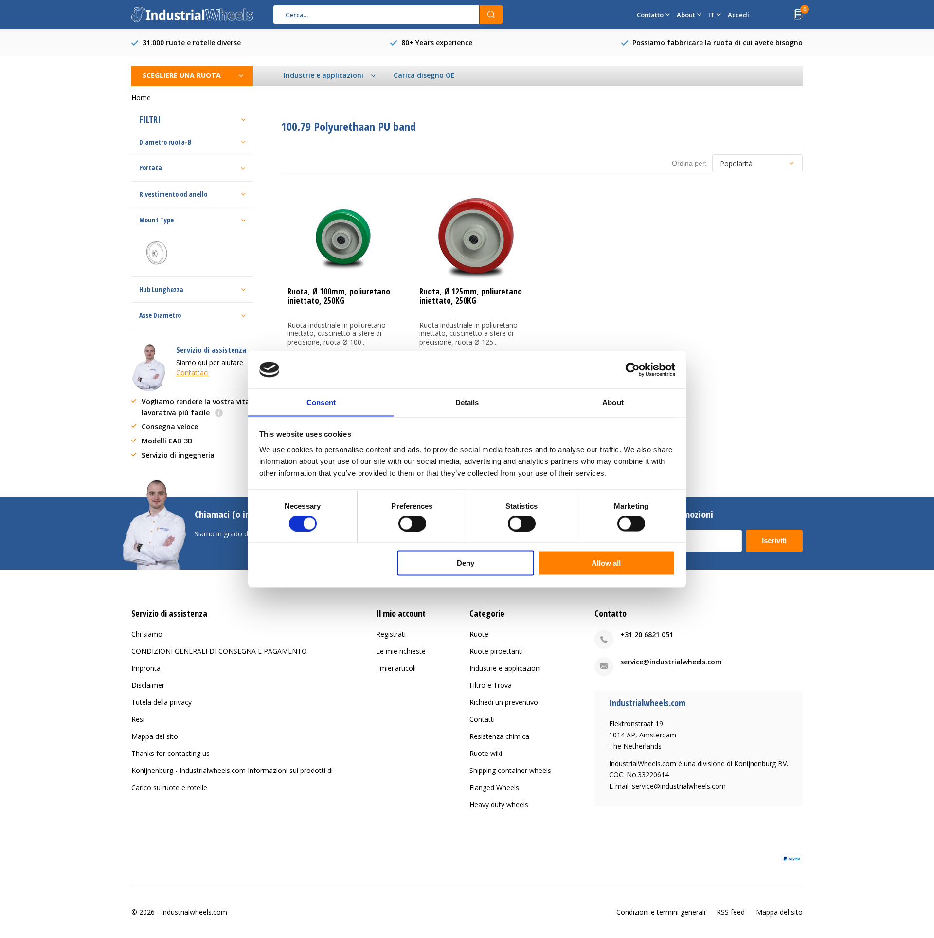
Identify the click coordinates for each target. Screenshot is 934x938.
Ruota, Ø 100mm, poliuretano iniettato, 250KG (338, 296)
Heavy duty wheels (498, 804)
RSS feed (731, 912)
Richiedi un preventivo (503, 702)
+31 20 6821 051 (646, 634)
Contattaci (192, 372)
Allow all (606, 562)
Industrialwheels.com (194, 912)
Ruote (478, 634)
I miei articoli (396, 668)
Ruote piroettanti (496, 651)
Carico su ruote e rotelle (169, 787)
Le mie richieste (401, 651)
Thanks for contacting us (170, 753)
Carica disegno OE (424, 75)
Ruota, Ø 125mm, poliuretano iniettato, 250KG (470, 296)
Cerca (491, 14)
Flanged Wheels (494, 787)
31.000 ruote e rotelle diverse (192, 42)
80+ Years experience (436, 42)
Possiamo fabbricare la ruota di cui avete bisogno (717, 42)
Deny (465, 562)
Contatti (482, 719)
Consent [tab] (321, 402)
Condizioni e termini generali (660, 912)
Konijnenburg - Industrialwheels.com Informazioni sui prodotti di (232, 770)
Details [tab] (467, 402)
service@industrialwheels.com (671, 662)
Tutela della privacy (161, 702)
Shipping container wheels (510, 770)
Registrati (391, 634)
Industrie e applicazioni (505, 668)
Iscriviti (774, 540)
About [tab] (613, 402)
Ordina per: (689, 163)
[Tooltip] (219, 413)
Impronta (146, 668)
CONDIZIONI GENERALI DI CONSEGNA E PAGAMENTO (219, 651)
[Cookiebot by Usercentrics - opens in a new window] (632, 369)
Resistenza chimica (499, 736)
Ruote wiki (485, 753)
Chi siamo (146, 634)
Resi (137, 719)
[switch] (412, 524)
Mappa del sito (154, 736)
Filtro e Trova (490, 685)
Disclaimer (147, 685)
